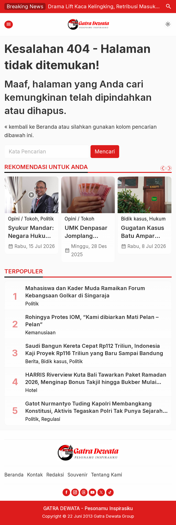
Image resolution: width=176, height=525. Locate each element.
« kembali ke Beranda (30, 127)
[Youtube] (92, 492)
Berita (31, 361)
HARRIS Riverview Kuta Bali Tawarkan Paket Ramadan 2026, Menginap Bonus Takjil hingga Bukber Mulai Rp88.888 (95, 382)
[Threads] (84, 492)
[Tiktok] (110, 492)
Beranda (14, 475)
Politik (47, 219)
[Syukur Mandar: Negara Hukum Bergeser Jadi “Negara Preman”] (31, 195)
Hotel (31, 390)
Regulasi (50, 419)
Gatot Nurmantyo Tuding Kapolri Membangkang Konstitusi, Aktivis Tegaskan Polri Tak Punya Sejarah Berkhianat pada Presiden (94, 411)
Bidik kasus (134, 219)
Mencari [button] (105, 151)
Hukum (157, 219)
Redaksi (55, 475)
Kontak (35, 475)
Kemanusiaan (40, 332)
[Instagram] (75, 492)
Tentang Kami (106, 475)
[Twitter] (101, 492)
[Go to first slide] (169, 168)
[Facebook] (66, 492)
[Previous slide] (162, 168)
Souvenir (77, 475)
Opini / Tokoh (23, 219)
